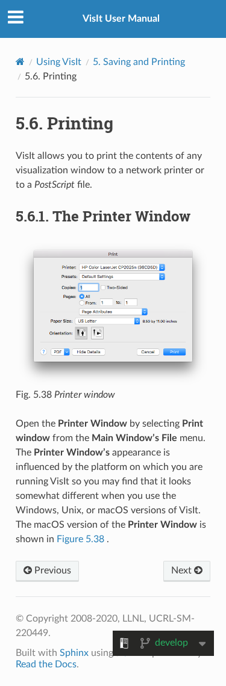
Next (182, 570)
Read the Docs (46, 664)
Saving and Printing (139, 62)
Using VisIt (58, 62)
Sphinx (74, 653)
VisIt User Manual (121, 18)
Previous (51, 570)
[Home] (20, 62)
